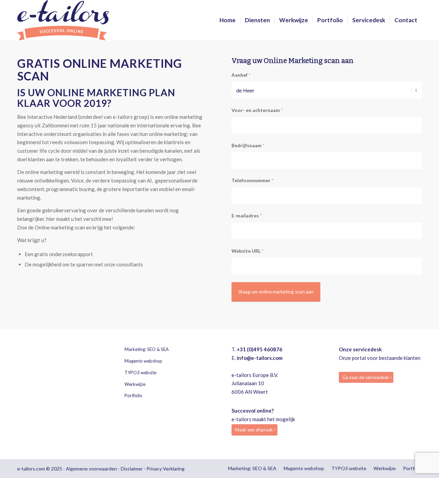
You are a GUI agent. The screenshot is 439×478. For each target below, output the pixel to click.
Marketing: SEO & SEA (146, 349)
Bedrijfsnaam (248, 145)
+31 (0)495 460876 (259, 349)
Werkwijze (134, 384)
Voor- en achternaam (257, 110)
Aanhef (241, 75)
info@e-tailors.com (260, 358)
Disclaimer (132, 468)
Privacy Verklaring (165, 468)
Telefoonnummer (252, 180)
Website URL (247, 251)
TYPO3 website (140, 372)
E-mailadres (247, 215)
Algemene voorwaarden (91, 468)
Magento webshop (143, 361)
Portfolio (133, 395)
